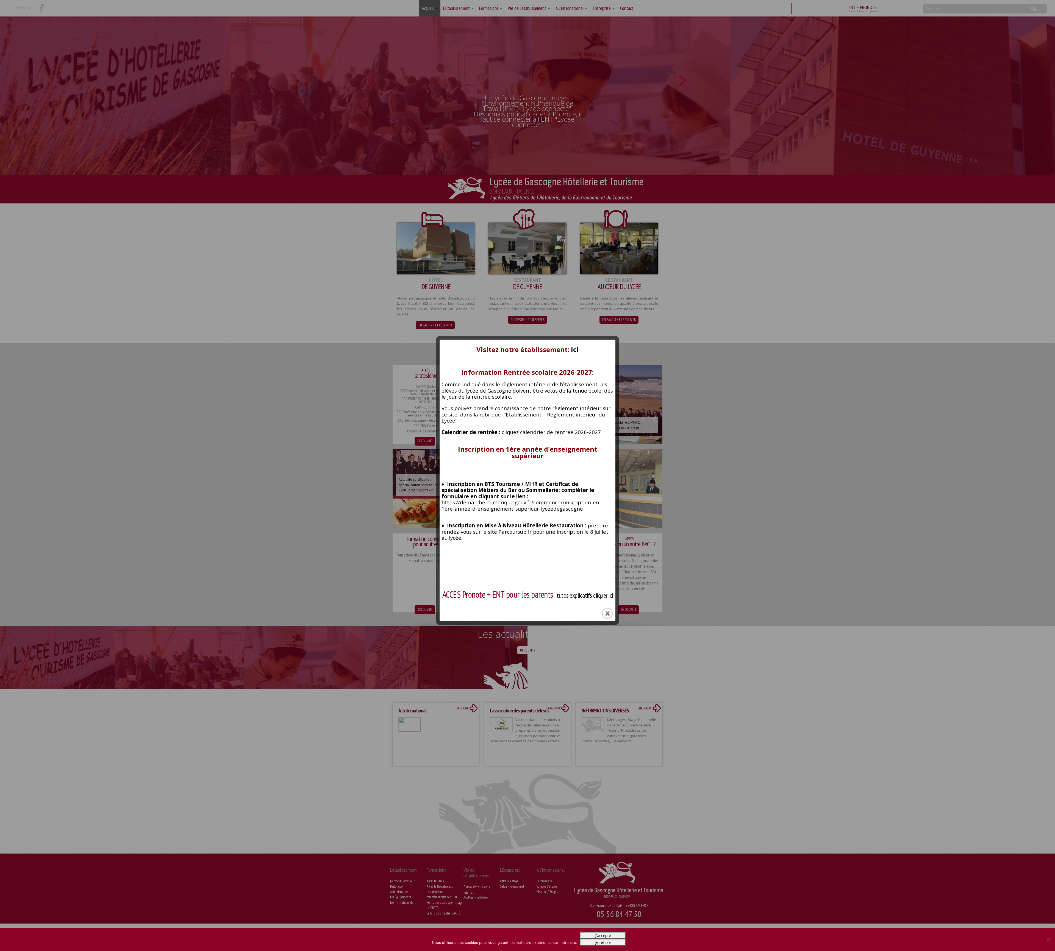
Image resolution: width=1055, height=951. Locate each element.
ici (575, 349)
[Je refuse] (1048, 939)
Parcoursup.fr (515, 531)
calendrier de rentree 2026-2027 (560, 432)
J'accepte (603, 935)
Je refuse (603, 942)
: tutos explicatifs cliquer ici (527, 595)
